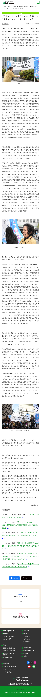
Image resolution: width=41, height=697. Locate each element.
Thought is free (31, 692)
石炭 (21, 601)
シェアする (15, 578)
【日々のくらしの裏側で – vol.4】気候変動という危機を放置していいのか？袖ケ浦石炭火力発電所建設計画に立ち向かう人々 (20, 556)
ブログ (8, 6)
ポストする (27, 578)
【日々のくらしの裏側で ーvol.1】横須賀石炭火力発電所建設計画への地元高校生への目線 (20, 525)
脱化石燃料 (13, 6)
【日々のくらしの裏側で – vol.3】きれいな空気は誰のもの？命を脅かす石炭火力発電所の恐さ (20, 546)
